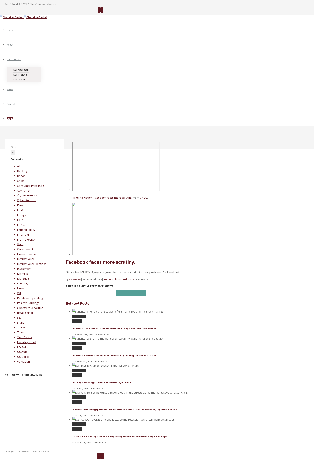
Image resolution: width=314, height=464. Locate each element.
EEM (20, 210)
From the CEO (115, 279)
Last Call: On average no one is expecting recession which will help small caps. (120, 436)
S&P (19, 317)
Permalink (79, 316)
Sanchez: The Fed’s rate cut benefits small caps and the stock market (114, 328)
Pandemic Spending (30, 298)
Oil (19, 293)
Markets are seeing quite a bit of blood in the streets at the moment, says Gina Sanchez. (125, 409)
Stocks (21, 327)
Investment (24, 269)
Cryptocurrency (27, 195)
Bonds (21, 176)
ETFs (20, 220)
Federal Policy (26, 230)
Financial (23, 234)
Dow (20, 205)
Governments (25, 249)
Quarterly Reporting (30, 308)
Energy (21, 215)
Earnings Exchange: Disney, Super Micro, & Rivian (101, 382)
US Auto (22, 347)
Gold (20, 244)
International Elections (31, 264)
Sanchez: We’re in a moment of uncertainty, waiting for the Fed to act (114, 355)
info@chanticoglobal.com (44, 4)
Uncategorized (26, 342)
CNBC (143, 197)
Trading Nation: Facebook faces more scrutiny (102, 197)
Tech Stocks (128, 279)
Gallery (77, 321)
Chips (20, 181)
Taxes (21, 332)
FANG (105, 279)
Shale (20, 322)
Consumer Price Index (31, 186)
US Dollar (23, 357)
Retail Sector (25, 313)
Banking (22, 171)
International (25, 259)
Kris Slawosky (75, 279)
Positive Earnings (28, 303)
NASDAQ (22, 283)
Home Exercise (26, 254)
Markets (22, 273)
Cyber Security (26, 200)
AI (18, 166)
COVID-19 (23, 190)
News (20, 288)
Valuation (23, 361)
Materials (23, 278)
